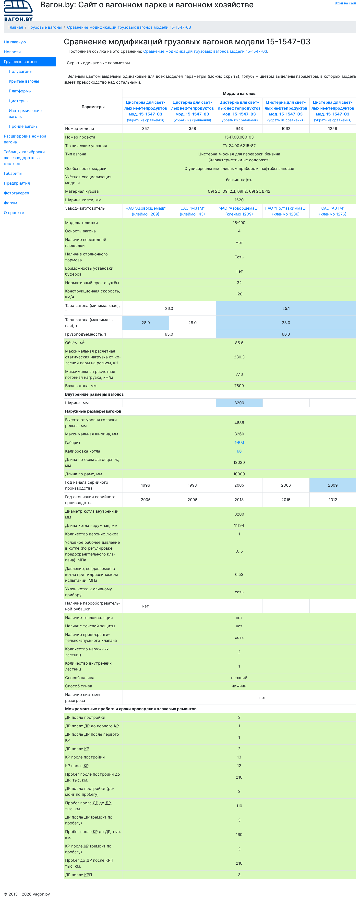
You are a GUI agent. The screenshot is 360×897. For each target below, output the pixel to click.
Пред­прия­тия (17, 183)
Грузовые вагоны (20, 61)
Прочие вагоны (23, 126)
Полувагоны (20, 71)
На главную (15, 41)
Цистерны (18, 100)
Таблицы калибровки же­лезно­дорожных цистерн (24, 157)
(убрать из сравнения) (145, 120)
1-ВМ (239, 442)
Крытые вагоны (24, 81)
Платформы (20, 90)
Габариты (13, 173)
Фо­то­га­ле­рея (16, 192)
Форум (10, 202)
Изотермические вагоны (25, 113)
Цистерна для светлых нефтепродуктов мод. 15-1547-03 (145, 108)
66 (239, 451)
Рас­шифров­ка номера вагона (25, 139)
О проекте (14, 212)
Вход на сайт (345, 3)
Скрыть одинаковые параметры (98, 62)
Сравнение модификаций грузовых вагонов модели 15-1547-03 (205, 51)
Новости (12, 51)
